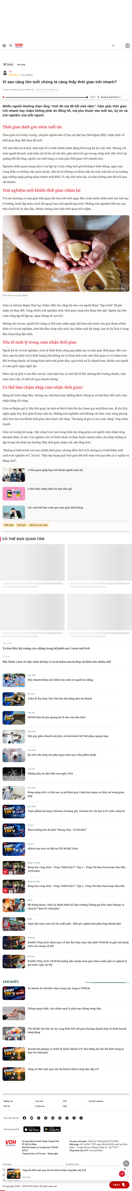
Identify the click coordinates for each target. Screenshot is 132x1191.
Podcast (31, 937)
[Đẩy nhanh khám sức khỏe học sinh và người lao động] (14, 680)
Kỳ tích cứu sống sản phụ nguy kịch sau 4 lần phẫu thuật (62, 754)
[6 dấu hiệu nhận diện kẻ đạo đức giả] (14, 493)
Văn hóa (31, 713)
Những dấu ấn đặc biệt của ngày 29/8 (50, 773)
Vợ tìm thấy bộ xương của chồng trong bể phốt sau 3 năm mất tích (46, 648)
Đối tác (7, 1106)
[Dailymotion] (81, 1118)
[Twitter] (74, 1118)
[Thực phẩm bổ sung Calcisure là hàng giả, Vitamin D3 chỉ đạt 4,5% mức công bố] (14, 811)
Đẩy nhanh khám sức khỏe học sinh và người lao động (60, 679)
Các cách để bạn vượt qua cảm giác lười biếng (55, 507)
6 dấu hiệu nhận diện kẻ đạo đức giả (50, 488)
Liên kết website (96, 1101)
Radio (30, 900)
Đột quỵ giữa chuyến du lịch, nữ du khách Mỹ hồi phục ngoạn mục (68, 736)
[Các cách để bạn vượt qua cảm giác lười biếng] (14, 512)
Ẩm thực (31, 694)
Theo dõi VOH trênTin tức (47, 89)
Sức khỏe (32, 675)
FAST (116, 1184)
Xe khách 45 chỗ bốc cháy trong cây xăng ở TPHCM (59, 988)
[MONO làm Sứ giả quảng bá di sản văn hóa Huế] (14, 718)
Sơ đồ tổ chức (72, 1164)
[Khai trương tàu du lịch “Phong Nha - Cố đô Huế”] (14, 830)
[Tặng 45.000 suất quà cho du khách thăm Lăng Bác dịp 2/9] (14, 1074)
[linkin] (52, 1118)
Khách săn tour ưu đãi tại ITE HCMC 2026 (53, 848)
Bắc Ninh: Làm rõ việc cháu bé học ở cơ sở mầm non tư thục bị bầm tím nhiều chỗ (57, 662)
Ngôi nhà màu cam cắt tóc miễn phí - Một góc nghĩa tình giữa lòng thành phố (74, 923)
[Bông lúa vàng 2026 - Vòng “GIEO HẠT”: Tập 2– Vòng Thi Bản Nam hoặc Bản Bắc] (14, 886)
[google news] (59, 1118)
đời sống (9, 525)
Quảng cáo (8, 1101)
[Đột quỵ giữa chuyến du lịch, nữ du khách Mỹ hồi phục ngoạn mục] (14, 736)
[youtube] (31, 1118)
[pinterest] (45, 1118)
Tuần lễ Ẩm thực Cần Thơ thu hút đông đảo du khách (60, 698)
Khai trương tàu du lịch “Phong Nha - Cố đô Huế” (57, 829)
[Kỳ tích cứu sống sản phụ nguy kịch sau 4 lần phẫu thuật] (14, 755)
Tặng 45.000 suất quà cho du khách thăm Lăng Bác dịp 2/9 (63, 1069)
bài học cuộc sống (39, 525)
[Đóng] (125, 1169)
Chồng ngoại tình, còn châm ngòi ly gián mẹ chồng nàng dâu (64, 1008)
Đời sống (21, 65)
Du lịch (30, 825)
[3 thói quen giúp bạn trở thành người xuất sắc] (14, 475)
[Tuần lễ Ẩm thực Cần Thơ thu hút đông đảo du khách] (14, 699)
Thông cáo (40, 1106)
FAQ (65, 1106)
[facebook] (24, 1118)
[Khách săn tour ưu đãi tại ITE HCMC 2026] (14, 849)
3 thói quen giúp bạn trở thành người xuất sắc (55, 470)
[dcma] (67, 1118)
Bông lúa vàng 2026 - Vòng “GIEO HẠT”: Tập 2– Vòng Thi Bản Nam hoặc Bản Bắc (76, 886)
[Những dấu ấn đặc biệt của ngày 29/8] (14, 774)
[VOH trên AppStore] (32, 1129)
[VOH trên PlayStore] (52, 1129)
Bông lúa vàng (34, 862)
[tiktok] (38, 1118)
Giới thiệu (7, 1164)
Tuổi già (22, 525)
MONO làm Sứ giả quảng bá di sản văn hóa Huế (56, 717)
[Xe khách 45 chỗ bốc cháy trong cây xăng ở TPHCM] (14, 993)
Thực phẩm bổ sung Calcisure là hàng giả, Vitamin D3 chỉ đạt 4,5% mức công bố (76, 811)
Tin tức (10, 64)
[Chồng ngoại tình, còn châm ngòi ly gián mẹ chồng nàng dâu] (14, 1013)
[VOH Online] (19, 46)
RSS (65, 1101)
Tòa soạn (39, 1101)
